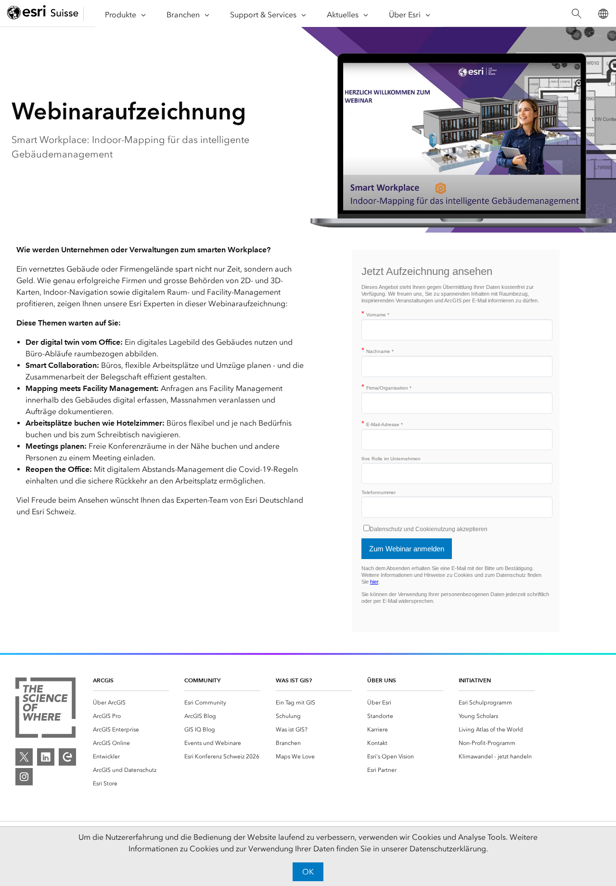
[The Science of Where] (45, 709)
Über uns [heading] (381, 680)
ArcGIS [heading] (103, 680)
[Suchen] (576, 13)
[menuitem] (131, 702)
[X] (24, 757)
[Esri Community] (67, 757)
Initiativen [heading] (475, 680)
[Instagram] (24, 776)
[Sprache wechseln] (603, 13)
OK (308, 871)
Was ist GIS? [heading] (294, 680)
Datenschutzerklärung (448, 848)
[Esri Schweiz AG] (43, 14)
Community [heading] (202, 680)
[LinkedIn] (45, 757)
